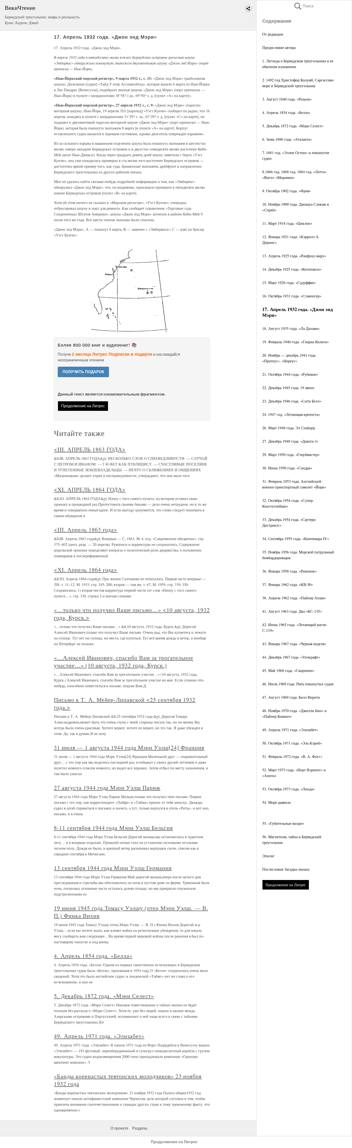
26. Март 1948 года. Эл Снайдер (288, 427)
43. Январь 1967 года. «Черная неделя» (294, 643)
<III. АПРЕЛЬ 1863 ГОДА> (90, 449)
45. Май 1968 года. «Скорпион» (288, 670)
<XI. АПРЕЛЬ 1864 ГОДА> (90, 489)
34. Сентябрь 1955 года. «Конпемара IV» (295, 538)
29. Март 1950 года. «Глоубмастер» (291, 454)
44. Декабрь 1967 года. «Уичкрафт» (291, 657)
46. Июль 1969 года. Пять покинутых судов (298, 683)
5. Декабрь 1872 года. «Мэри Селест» (293, 125)
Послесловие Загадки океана (285, 869)
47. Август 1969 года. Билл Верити (291, 697)
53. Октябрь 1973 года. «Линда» (288, 788)
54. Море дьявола (276, 802)
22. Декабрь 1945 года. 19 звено (288, 387)
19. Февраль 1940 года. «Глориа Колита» (295, 341)
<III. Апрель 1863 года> (85, 529)
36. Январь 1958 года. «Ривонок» (289, 571)
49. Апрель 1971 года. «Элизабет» (290, 729)
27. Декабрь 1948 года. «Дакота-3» (290, 441)
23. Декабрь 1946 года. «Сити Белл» (291, 400)
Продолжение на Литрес (286, 884)
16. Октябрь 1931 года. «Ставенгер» (291, 295)
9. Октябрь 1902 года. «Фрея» (286, 190)
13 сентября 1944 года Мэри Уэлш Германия (112, 868)
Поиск (303, 6)
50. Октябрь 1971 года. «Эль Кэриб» (292, 743)
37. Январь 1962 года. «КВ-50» (287, 584)
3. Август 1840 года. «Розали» (287, 99)
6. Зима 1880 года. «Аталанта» (287, 139)
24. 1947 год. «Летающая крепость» (291, 414)
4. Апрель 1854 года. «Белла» (286, 112)
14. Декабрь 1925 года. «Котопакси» (292, 269)
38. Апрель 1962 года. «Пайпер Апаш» (294, 597)
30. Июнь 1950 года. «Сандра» (287, 467)
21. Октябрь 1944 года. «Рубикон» (290, 374)
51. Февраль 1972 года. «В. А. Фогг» (292, 756)
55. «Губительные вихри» (283, 823)
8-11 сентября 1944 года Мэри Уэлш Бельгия (113, 827)
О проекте (119, 1128)
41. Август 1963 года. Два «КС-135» (292, 611)
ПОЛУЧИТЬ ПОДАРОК (83, 372)
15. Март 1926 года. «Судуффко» (289, 282)
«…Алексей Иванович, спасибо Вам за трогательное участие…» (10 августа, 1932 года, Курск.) (123, 661)
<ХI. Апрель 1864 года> (85, 570)
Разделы (140, 1128)
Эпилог (268, 855)
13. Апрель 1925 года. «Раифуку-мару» (294, 255)
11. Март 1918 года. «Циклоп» (287, 223)
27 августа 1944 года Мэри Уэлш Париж (107, 787)
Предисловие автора (279, 47)
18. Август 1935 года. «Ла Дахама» (291, 328)
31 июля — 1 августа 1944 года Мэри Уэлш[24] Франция (129, 747)
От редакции (272, 34)
